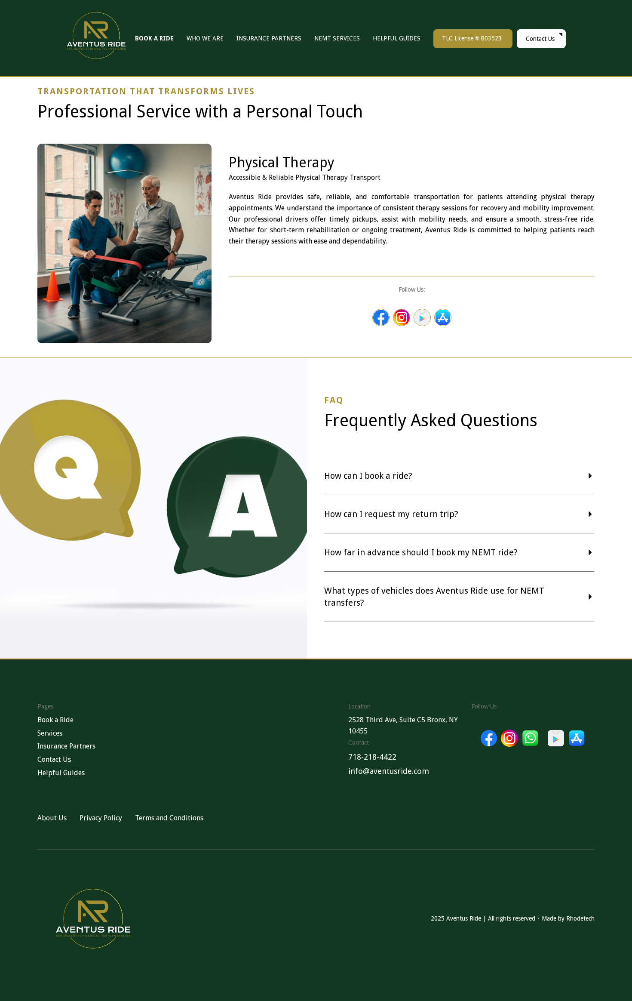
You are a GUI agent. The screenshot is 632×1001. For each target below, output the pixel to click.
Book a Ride (55, 720)
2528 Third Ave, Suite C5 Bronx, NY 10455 (403, 725)
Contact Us (54, 759)
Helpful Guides (61, 773)
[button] (459, 471)
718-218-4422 (372, 756)
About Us (52, 818)
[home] (100, 39)
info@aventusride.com (388, 771)
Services (49, 733)
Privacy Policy (101, 818)
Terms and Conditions (169, 818)
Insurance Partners (66, 746)
